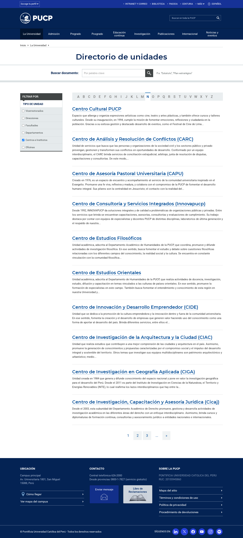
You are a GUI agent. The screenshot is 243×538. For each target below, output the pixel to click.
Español (216, 3)
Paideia (173, 3)
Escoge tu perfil (29, 3)
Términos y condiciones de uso (178, 497)
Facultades (32, 125)
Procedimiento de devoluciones (178, 512)
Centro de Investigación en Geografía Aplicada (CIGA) (133, 371)
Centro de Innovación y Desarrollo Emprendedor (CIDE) (135, 307)
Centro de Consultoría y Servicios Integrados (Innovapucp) (138, 203)
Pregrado (75, 34)
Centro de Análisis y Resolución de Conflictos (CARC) (132, 139)
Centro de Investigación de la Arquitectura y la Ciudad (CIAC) (142, 337)
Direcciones (32, 118)
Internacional (190, 34)
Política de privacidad (172, 505)
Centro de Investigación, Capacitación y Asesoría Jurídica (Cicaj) (145, 402)
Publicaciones (166, 34)
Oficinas (30, 147)
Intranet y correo (136, 3)
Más (200, 3)
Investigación (142, 34)
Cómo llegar (33, 494)
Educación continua (119, 34)
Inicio (23, 45)
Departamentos (34, 132)
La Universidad (31, 34)
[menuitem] (135, 4)
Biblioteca (158, 3)
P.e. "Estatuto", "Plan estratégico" (174, 73)
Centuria (187, 3)
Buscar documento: (65, 73)
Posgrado (97, 34)
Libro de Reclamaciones (138, 490)
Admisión (54, 34)
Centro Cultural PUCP (96, 109)
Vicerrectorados (34, 110)
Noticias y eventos (212, 34)
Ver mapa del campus (34, 501)
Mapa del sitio (168, 490)
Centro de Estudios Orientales (106, 272)
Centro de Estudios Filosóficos (107, 238)
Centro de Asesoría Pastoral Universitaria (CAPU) (127, 173)
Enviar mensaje (104, 489)
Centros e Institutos (36, 140)
